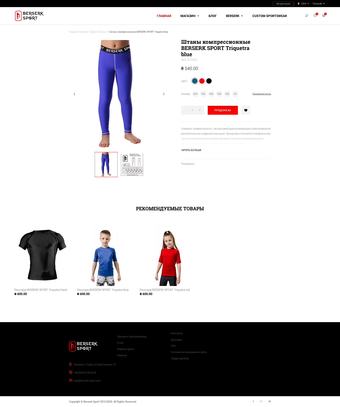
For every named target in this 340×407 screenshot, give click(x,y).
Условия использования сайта (189, 352)
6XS (195, 94)
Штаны (103, 31)
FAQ (173, 345)
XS (235, 94)
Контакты (177, 333)
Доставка (176, 339)
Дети (94, 31)
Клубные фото (125, 349)
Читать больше (191, 150)
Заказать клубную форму (132, 336)
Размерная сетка (262, 93)
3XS (219, 94)
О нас (120, 342)
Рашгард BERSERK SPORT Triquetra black (40, 289)
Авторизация (283, 3)
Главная (164, 16)
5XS (203, 94)
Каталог (84, 31)
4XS (211, 94)
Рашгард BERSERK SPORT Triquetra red (165, 289)
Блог (213, 16)
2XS (227, 94)
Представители (180, 358)
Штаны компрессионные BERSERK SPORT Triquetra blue (139, 31)
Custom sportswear (269, 16)
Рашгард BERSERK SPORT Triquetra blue (103, 289)
